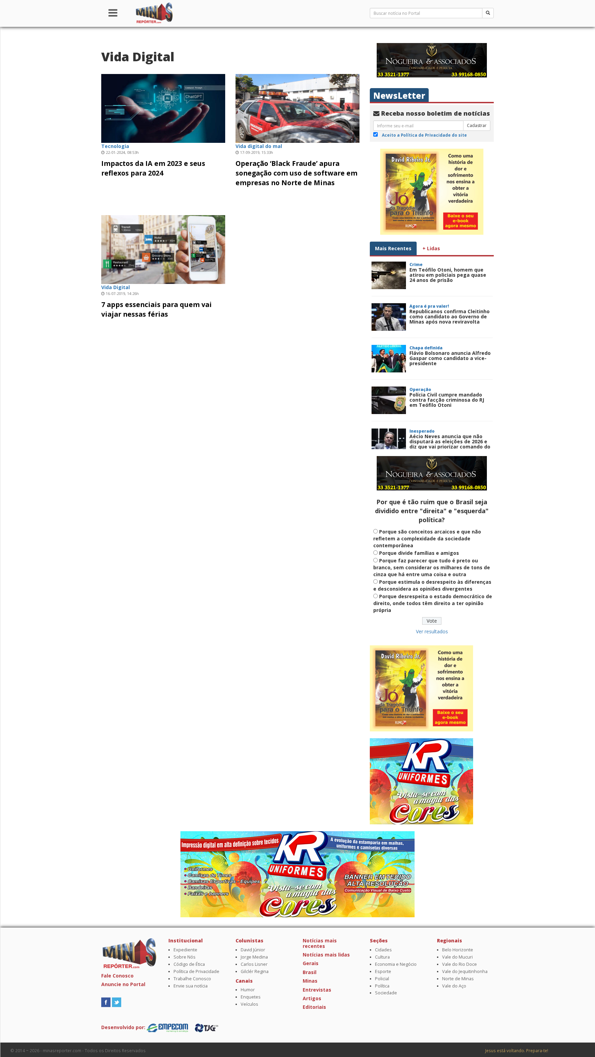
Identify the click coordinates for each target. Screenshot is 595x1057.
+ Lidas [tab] (431, 248)
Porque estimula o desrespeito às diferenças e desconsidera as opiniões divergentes (432, 585)
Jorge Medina (254, 957)
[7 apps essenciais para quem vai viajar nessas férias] (163, 248)
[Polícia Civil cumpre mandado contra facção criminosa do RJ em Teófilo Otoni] (389, 400)
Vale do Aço (454, 986)
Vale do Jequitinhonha (465, 971)
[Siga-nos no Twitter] (116, 1001)
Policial (382, 979)
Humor (248, 990)
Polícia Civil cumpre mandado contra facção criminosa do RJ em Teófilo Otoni (446, 400)
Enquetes (251, 997)
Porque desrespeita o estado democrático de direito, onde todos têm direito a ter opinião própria (432, 603)
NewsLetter (399, 95)
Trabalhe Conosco (192, 979)
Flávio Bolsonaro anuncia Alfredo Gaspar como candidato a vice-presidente (450, 358)
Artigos (312, 998)
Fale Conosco (117, 975)
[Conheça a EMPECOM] (168, 1027)
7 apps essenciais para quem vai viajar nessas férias (156, 309)
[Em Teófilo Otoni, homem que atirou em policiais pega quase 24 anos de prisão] (389, 275)
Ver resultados (432, 631)
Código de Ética (189, 964)
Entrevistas (317, 989)
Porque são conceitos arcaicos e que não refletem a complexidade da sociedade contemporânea (427, 538)
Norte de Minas (458, 979)
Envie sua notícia (191, 986)
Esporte (383, 971)
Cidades (383, 950)
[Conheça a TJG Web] (206, 1027)
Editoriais (314, 1007)
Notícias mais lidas (326, 954)
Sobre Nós (185, 957)
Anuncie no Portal (123, 984)
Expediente (185, 950)
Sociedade (386, 993)
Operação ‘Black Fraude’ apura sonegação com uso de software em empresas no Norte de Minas (296, 173)
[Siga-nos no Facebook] (106, 1001)
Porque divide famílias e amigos (419, 553)
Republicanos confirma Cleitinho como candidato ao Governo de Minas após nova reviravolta (449, 316)
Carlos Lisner (254, 964)
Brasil (309, 972)
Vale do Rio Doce (459, 964)
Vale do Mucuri (457, 957)
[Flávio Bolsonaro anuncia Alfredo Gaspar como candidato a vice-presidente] (389, 358)
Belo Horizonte (457, 950)
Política (382, 986)
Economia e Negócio (396, 964)
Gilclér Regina (255, 971)
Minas (310, 980)
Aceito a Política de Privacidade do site (424, 135)
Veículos (249, 1004)
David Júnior (253, 950)
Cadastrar (477, 125)
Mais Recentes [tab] (393, 248)
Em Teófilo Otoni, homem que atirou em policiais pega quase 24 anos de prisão (447, 275)
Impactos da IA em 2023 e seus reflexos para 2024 (153, 168)
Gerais (311, 963)
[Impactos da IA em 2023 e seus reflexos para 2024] (163, 107)
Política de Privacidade (196, 971)
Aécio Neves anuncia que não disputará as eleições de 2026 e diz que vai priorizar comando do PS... (449, 444)
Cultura (382, 957)
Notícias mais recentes (320, 943)
